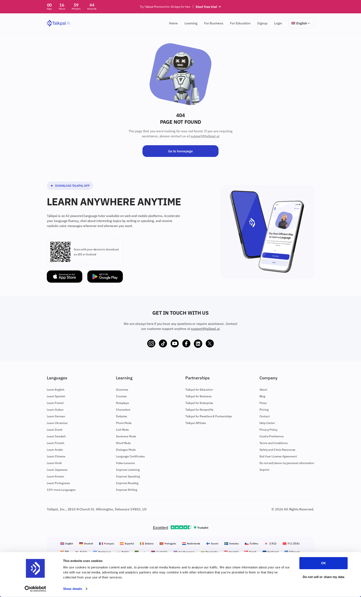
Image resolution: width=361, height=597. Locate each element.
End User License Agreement (278, 456)
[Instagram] (151, 344)
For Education (240, 23)
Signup (262, 23)
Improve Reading (127, 483)
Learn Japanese (57, 470)
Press (263, 403)
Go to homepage (180, 151)
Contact (264, 416)
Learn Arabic (55, 450)
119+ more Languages (61, 490)
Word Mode (123, 443)
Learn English (55, 389)
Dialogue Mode (126, 450)
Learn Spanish (56, 396)
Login (278, 23)
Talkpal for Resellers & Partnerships (208, 416)
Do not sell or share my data (323, 576)
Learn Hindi (54, 463)
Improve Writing (126, 490)
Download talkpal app (72, 186)
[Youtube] (174, 344)
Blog (262, 396)
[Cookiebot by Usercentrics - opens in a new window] (35, 589)
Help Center (267, 423)
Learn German (56, 416)
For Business (213, 23)
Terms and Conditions (273, 443)
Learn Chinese (56, 456)
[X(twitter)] (210, 344)
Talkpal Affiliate (195, 423)
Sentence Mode (126, 436)
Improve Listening (128, 470)
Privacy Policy (268, 430)
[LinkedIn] (198, 344)
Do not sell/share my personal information (286, 463)
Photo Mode (123, 423)
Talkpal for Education (199, 389)
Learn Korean (55, 476)
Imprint (264, 470)
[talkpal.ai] (58, 23)
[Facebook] (186, 344)
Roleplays (122, 403)
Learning (190, 23)
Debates (121, 416)
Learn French (55, 403)
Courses (121, 396)
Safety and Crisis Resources (277, 450)
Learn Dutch (54, 430)
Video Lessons (125, 463)
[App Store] (64, 276)
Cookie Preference (271, 436)
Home (173, 23)
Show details (72, 589)
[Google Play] (105, 276)
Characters (123, 409)
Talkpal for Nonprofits (199, 409)
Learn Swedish (56, 436)
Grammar (122, 389)
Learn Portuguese (58, 483)
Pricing (264, 409)
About (263, 389)
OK (323, 563)
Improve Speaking (128, 476)
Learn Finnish (55, 443)
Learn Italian (55, 409)
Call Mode (122, 430)
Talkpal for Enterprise (199, 403)
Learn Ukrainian (57, 423)
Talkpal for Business (198, 396)
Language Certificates (130, 456)
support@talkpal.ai (205, 136)
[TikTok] (163, 344)
